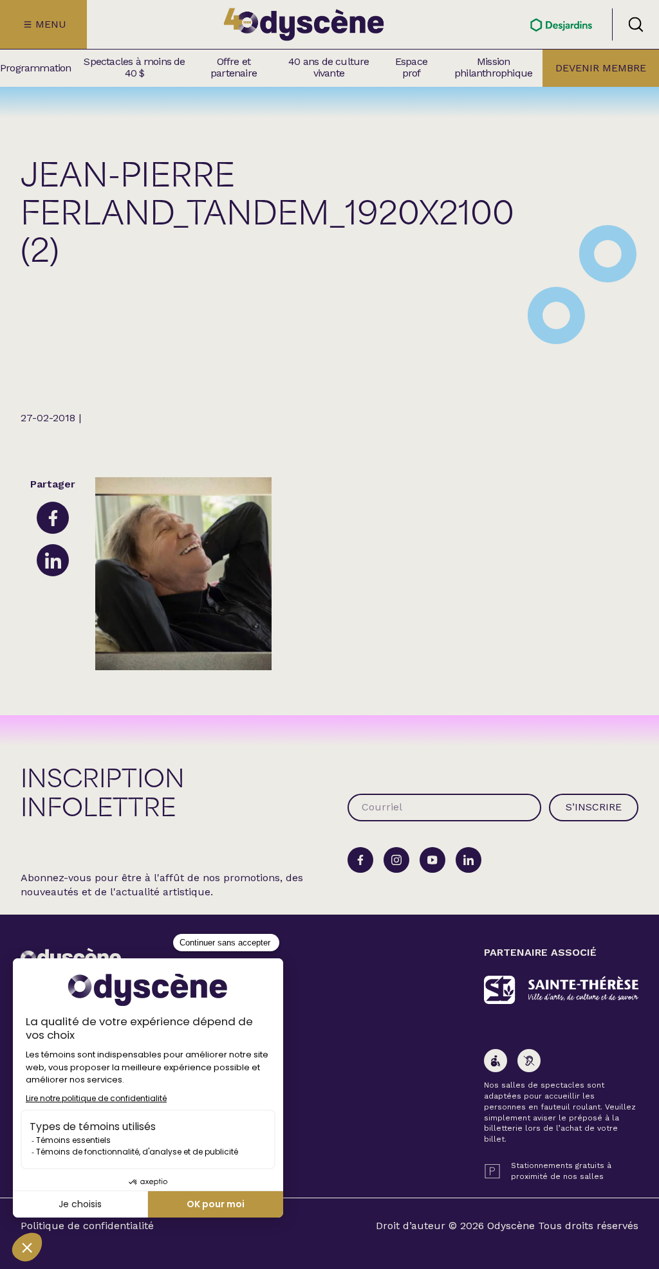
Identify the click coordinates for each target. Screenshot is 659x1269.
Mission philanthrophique (493, 67)
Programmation (35, 68)
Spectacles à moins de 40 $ (134, 67)
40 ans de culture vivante (328, 67)
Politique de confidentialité (87, 1226)
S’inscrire (594, 807)
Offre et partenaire (233, 67)
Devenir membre (600, 68)
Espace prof (411, 67)
